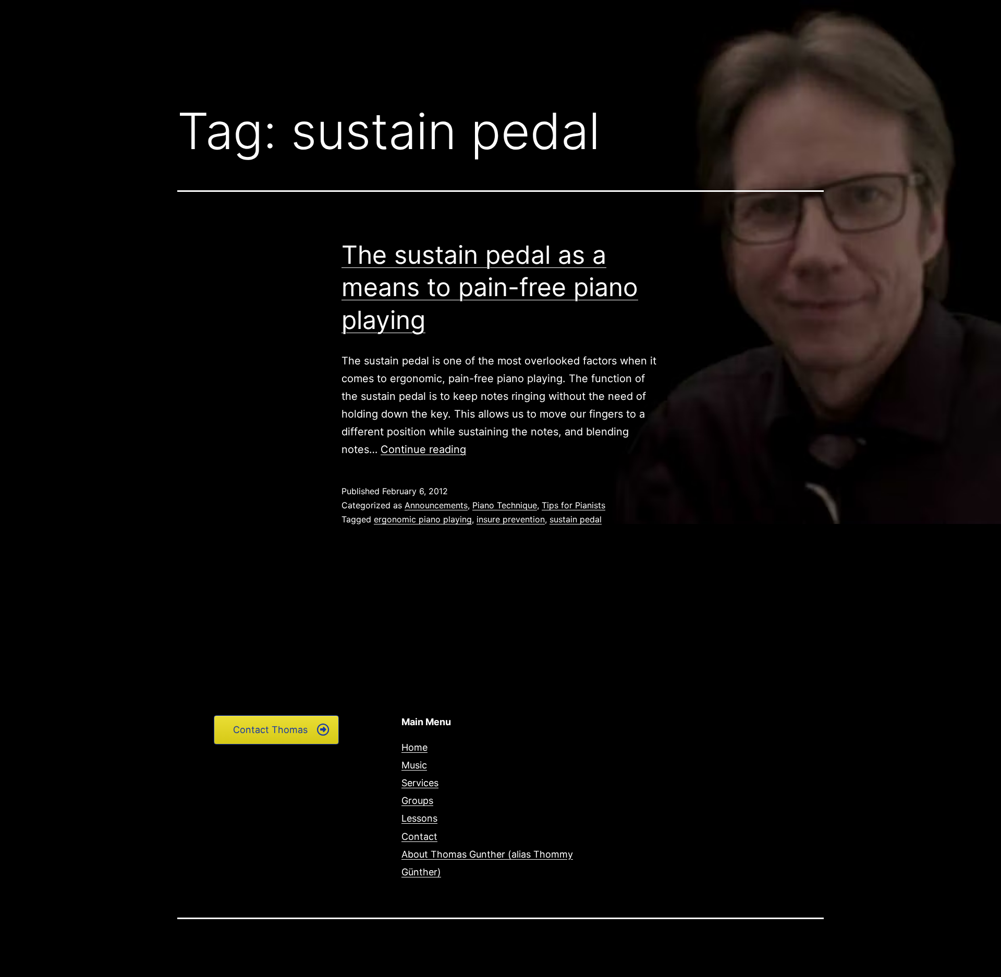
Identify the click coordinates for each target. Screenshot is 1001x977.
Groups (417, 800)
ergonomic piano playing (423, 519)
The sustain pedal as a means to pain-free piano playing (489, 287)
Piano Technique (504, 505)
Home (414, 747)
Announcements (436, 505)
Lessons (419, 818)
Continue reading (423, 449)
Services (419, 782)
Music (414, 765)
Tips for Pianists (573, 505)
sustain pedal (576, 519)
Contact (419, 836)
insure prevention (511, 519)
